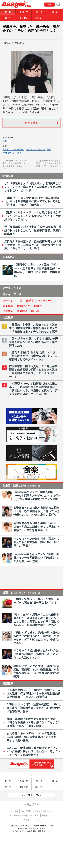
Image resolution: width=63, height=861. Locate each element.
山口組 (35, 311)
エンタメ (39, 18)
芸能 (5, 141)
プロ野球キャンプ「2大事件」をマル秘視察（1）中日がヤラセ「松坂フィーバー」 (15, 164)
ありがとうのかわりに (13, 149)
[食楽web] (31, 478)
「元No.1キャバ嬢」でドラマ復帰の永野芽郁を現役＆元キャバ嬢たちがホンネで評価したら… (33, 342)
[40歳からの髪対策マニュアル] (31, 422)
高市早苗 (8, 306)
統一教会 (17, 153)
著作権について (48, 815)
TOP (49, 4)
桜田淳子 (7, 153)
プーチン (8, 300)
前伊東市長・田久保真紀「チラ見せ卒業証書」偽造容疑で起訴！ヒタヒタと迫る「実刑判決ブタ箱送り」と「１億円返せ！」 (33, 371)
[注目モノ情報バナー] (31, 460)
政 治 (55, 12)
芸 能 (8, 12)
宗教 (49, 149)
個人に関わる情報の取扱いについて (24, 815)
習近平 (30, 300)
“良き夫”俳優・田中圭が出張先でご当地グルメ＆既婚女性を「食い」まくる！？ (48, 164)
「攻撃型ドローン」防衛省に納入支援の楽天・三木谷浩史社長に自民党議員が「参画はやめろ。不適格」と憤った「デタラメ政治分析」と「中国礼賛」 (33, 388)
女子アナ (24, 18)
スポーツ (24, 12)
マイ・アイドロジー (36, 149)
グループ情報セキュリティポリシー (36, 811)
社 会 (39, 12)
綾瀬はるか (23, 306)
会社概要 (15, 811)
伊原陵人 (8, 311)
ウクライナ (44, 300)
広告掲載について (31, 820)
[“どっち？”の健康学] (31, 441)
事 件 (8, 18)
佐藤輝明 (22, 311)
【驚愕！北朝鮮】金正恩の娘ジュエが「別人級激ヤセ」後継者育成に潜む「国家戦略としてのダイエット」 (33, 356)
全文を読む (31, 122)
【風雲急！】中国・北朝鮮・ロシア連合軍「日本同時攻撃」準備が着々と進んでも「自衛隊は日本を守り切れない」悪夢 (33, 328)
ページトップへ (31, 795)
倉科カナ (39, 306)
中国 (19, 300)
